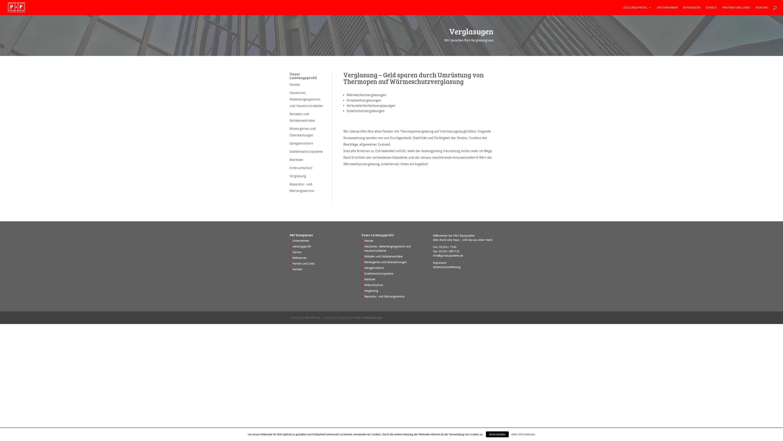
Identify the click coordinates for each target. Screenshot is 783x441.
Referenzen (691, 7)
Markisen (296, 160)
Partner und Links (736, 7)
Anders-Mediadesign (368, 317)
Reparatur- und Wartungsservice (384, 296)
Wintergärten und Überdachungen (385, 262)
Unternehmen (667, 7)
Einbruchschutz (301, 168)
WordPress (312, 317)
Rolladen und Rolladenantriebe (383, 256)
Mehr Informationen (523, 434)
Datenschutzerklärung (446, 267)
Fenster (295, 85)
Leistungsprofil (635, 7)
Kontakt (762, 7)
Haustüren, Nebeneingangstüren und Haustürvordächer (306, 99)
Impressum (440, 262)
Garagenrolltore (301, 143)
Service (711, 7)
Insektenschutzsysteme (306, 152)
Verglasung (298, 176)
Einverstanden (497, 434)
